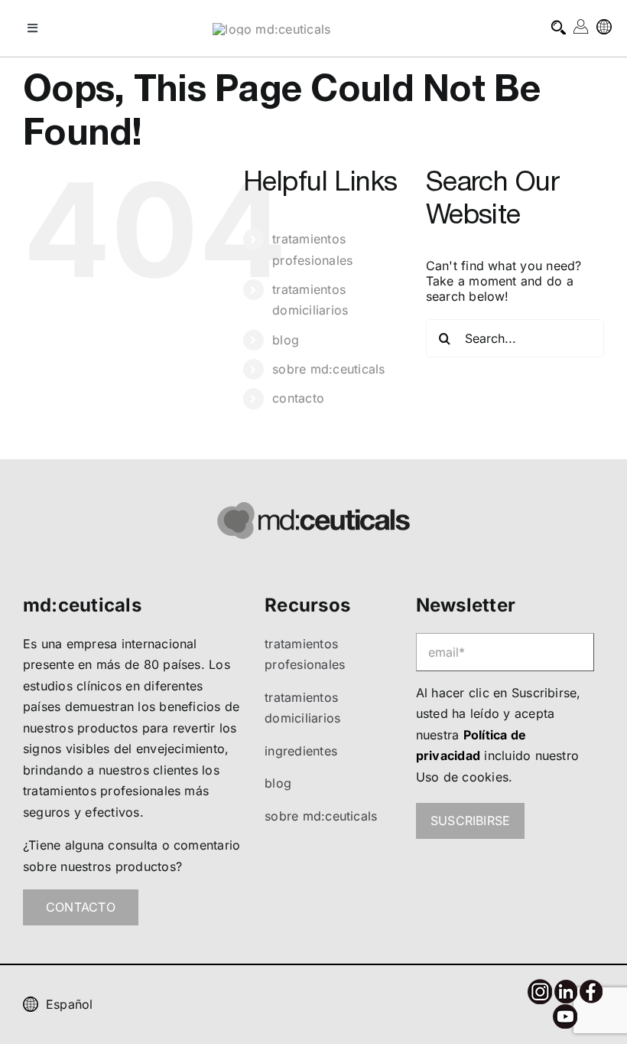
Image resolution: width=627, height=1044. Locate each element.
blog (285, 339)
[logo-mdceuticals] (271, 29)
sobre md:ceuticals (328, 369)
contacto (298, 398)
